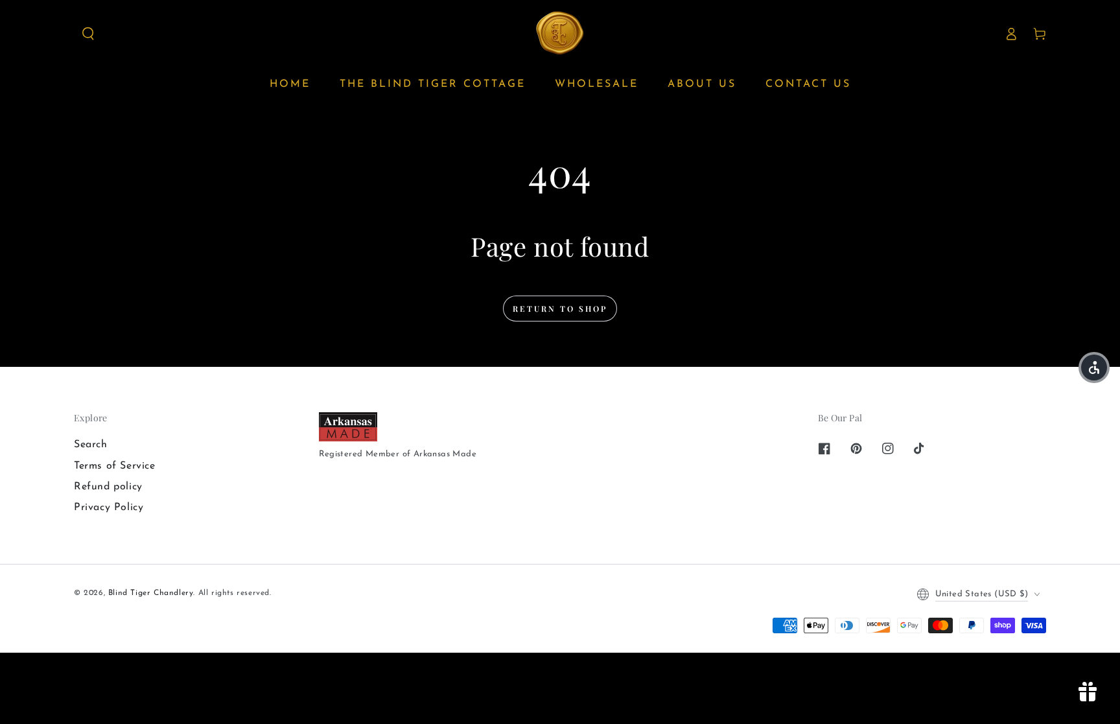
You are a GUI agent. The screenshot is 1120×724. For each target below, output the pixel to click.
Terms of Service (115, 466)
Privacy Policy (108, 507)
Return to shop (560, 308)
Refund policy (108, 487)
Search (91, 444)
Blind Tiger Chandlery (151, 593)
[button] (88, 33)
